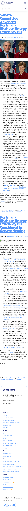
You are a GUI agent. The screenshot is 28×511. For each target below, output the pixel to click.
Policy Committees (7, 479)
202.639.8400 (10, 400)
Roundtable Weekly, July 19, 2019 (13, 347)
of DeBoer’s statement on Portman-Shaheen (13, 317)
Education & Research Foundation (11, 422)
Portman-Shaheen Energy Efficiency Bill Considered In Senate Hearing (13, 224)
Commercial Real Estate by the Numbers (13, 466)
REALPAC (5, 484)
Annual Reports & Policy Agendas (11, 471)
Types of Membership (8, 487)
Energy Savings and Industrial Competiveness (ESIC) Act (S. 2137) (14, 259)
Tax (4, 433)
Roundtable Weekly (7, 453)
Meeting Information (8, 477)
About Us (5, 412)
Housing (5, 448)
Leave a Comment (16, 212)
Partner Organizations (9, 420)
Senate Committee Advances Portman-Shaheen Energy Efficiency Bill (13, 23)
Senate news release (10, 185)
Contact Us (5, 427)
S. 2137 (22, 96)
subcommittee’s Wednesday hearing (17, 268)
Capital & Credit (7, 435)
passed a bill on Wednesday (18, 83)
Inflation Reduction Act (9, 445)
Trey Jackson (24, 236)
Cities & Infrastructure (9, 443)
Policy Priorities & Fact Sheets (11, 461)
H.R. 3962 (3, 201)
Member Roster (7, 489)
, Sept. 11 (13, 305)
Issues (5, 430)
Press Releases (7, 456)
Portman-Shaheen (5, 212)
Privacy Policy (7, 500)
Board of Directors (8, 417)
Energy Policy (10, 210)
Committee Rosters (8, 482)
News (4, 451)
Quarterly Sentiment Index (10, 469)
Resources (6, 459)
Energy (4, 438)
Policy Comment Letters (9, 464)
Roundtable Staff (7, 425)
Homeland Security (7, 440)
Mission (5, 415)
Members (5, 474)
